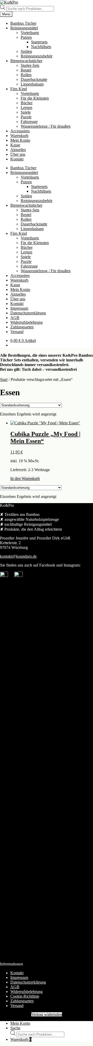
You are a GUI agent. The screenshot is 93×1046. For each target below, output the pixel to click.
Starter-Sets (30, 65)
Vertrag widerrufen (46, 1014)
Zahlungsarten (22, 327)
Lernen (26, 107)
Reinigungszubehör (36, 56)
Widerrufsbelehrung (26, 322)
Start (3, 379)
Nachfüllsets (41, 46)
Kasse (15, 145)
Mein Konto (20, 140)
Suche (15, 1028)
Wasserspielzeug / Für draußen (46, 126)
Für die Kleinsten (35, 98)
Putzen (26, 37)
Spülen (26, 51)
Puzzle (26, 117)
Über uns (17, 154)
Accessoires (20, 131)
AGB (14, 317)
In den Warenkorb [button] (25, 478)
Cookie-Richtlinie (24, 996)
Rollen (26, 75)
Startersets (39, 42)
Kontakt (17, 159)
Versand (17, 331)
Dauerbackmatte (34, 79)
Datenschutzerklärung (28, 313)
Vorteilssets (30, 32)
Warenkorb (19, 135)
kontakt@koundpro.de (18, 556)
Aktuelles (18, 149)
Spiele (26, 112)
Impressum (19, 308)
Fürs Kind (18, 89)
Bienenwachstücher (26, 61)
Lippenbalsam (32, 84)
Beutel (26, 70)
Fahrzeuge (29, 121)
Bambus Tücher (23, 23)
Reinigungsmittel (24, 28)
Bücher (27, 103)
